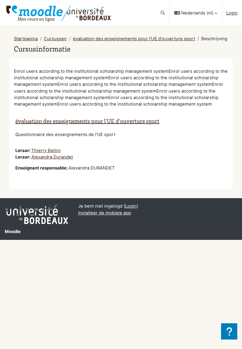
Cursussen (55, 38)
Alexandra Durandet (52, 157)
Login (232, 13)
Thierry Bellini (46, 150)
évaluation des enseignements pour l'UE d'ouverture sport (134, 38)
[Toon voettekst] (229, 331)
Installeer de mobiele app (104, 213)
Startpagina (26, 38)
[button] (162, 13)
